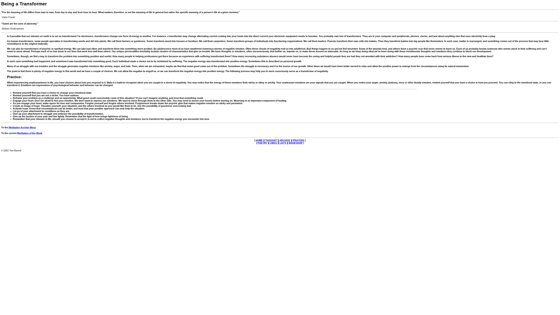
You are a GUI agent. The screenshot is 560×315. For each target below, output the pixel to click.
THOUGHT (271, 140)
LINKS (273, 143)
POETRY (262, 143)
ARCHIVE (284, 140)
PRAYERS (298, 140)
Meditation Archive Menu (22, 127)
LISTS (283, 143)
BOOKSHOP (296, 143)
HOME (259, 140)
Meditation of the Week (29, 133)
